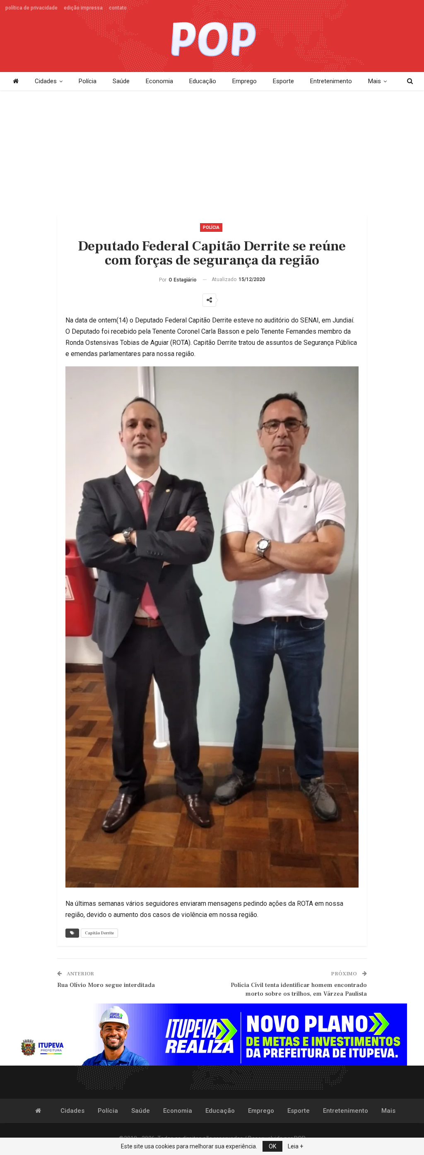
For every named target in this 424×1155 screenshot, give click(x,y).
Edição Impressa (83, 8)
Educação (202, 81)
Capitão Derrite (99, 933)
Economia (159, 81)
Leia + (295, 1146)
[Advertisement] (212, 148)
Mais (374, 81)
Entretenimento (331, 81)
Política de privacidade (31, 8)
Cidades (46, 81)
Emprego (244, 81)
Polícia (87, 81)
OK (272, 1146)
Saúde (121, 81)
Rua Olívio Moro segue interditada (106, 985)
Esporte (283, 81)
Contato (118, 8)
